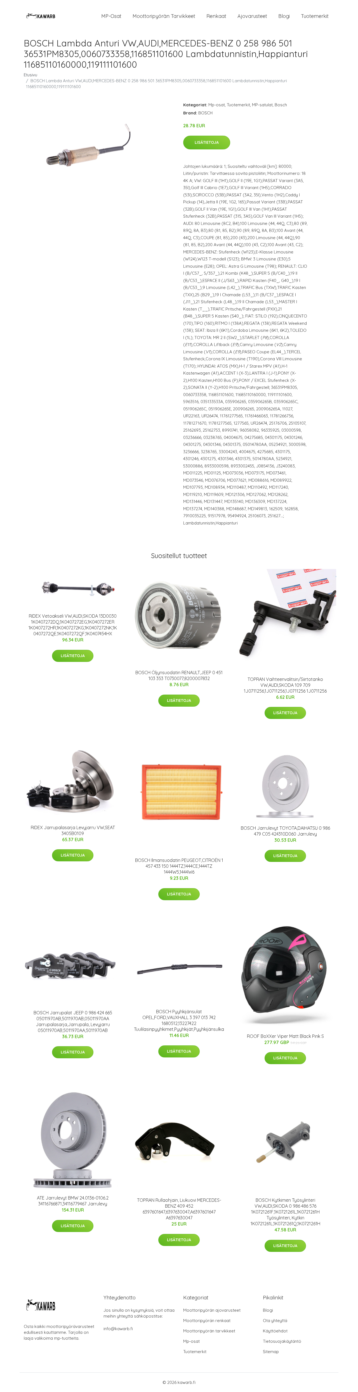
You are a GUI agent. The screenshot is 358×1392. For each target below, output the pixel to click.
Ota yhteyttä (275, 1320)
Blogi (284, 16)
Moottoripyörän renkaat (206, 1320)
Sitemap (271, 1351)
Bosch (281, 104)
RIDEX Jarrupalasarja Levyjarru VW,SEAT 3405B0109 (73, 830)
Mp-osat (216, 104)
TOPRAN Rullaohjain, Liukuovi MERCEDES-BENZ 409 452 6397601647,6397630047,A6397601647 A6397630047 (179, 1209)
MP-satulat (262, 104)
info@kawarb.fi (118, 1328)
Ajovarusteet (252, 16)
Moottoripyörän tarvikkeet (164, 16)
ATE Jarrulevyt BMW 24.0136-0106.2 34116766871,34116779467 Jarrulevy (73, 1201)
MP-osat (111, 16)
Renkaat (216, 16)
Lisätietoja (207, 142)
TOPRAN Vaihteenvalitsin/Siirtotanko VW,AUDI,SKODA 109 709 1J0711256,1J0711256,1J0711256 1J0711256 (285, 685)
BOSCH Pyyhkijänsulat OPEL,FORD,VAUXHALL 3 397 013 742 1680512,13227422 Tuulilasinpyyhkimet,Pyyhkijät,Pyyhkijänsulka (179, 1020)
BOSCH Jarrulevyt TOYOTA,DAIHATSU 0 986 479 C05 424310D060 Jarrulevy (285, 831)
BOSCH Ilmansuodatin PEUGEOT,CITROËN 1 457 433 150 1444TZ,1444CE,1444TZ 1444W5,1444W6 (179, 866)
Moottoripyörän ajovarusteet (212, 1310)
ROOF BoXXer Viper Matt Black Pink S (285, 1036)
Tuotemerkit (315, 16)
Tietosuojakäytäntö (282, 1341)
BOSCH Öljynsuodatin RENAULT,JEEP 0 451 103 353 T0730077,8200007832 (179, 675)
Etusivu (30, 74)
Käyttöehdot (275, 1331)
